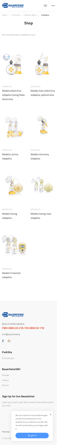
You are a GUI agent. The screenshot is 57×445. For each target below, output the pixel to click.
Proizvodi (16, 15)
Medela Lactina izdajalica (10, 156)
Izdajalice (7, 86)
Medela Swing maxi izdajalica (41, 216)
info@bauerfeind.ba (11, 334)
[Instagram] (9, 341)
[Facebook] (3, 341)
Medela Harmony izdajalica (40, 156)
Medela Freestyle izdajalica (11, 275)
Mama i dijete (31, 15)
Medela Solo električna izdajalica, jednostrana (43, 93)
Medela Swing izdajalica (9, 216)
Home (4, 15)
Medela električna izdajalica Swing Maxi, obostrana (13, 95)
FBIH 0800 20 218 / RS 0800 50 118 (23, 328)
